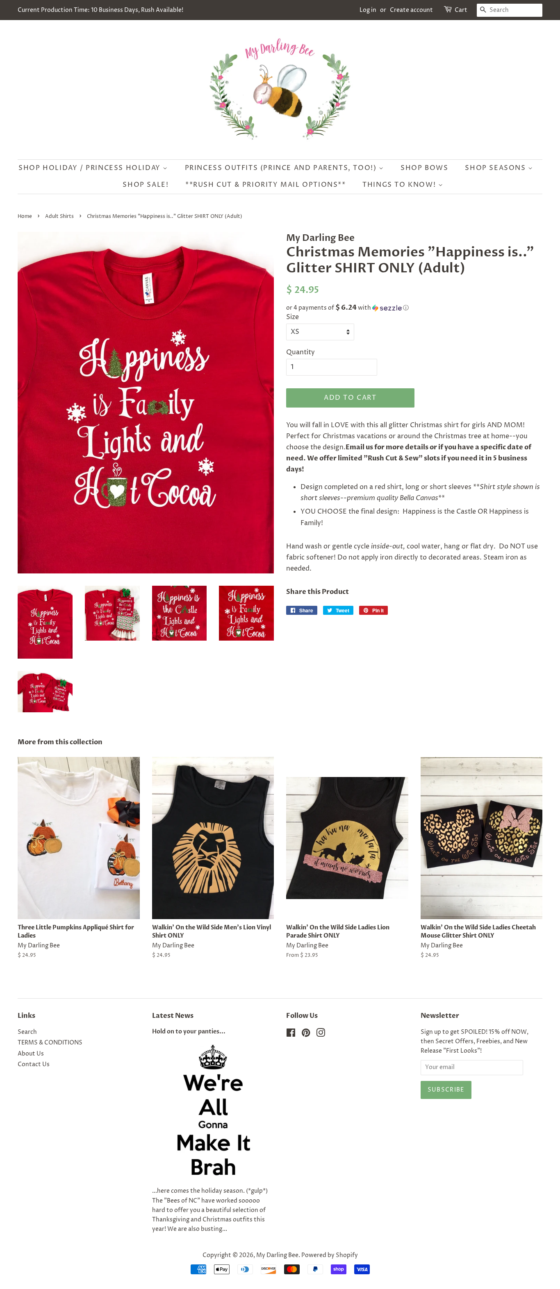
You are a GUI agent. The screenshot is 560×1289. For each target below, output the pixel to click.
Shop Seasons (496, 167)
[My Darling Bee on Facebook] (291, 1034)
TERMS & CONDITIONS (50, 1043)
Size (292, 317)
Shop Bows (424, 167)
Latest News (172, 1015)
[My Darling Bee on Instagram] (320, 1034)
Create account (411, 10)
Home (25, 216)
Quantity (300, 352)
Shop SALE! (145, 184)
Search (27, 1032)
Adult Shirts (59, 216)
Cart (461, 10)
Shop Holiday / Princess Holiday (90, 167)
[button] (414, 308)
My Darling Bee (277, 1255)
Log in (368, 10)
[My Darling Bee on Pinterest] (305, 1034)
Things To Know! (400, 184)
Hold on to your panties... (188, 1031)
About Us (31, 1054)
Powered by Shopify (329, 1255)
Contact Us (34, 1064)
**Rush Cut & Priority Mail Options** (265, 184)
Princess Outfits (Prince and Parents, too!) (282, 167)
